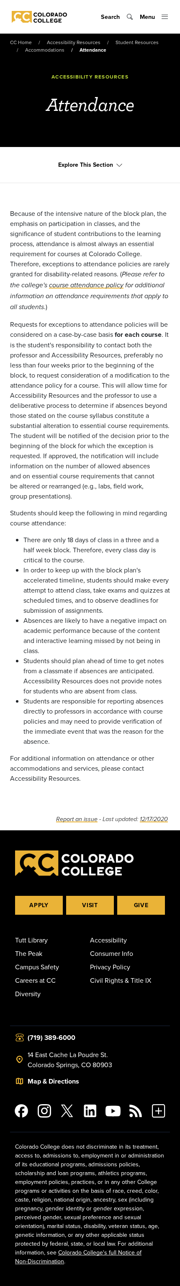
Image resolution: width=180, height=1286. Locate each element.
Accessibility (108, 940)
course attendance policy (86, 285)
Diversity (28, 993)
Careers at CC (35, 980)
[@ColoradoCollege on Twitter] (67, 1111)
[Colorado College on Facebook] (21, 1111)
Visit (90, 905)
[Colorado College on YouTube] (112, 1111)
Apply (39, 905)
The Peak (28, 953)
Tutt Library (31, 940)
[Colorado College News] (135, 1111)
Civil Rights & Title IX (120, 980)
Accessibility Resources (73, 42)
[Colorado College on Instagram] (44, 1111)
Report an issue (77, 819)
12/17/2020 (154, 819)
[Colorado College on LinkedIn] (90, 1111)
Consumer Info (111, 953)
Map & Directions (53, 1081)
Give (141, 905)
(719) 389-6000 (51, 1037)
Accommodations (44, 49)
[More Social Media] (158, 1111)
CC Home (21, 42)
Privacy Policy (110, 966)
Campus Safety (37, 966)
